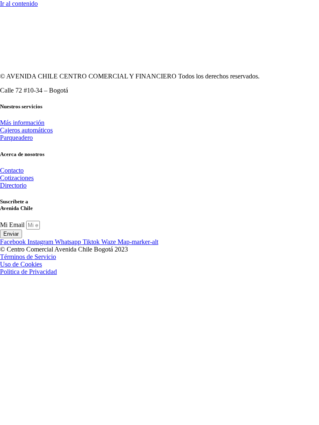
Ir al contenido (19, 3)
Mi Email (13, 224)
